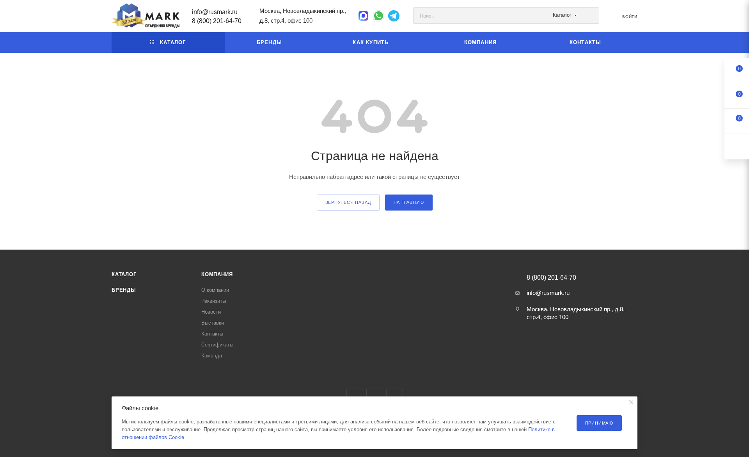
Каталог (124, 274)
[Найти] (589, 15)
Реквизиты (213, 301)
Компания (217, 274)
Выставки (212, 323)
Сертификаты (217, 345)
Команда (211, 356)
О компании (215, 290)
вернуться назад (348, 202)
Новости (211, 312)
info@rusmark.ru (215, 12)
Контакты (212, 334)
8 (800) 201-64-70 (216, 21)
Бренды (124, 290)
